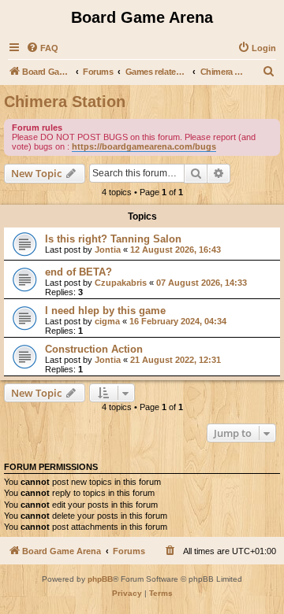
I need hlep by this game (105, 310)
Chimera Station (64, 101)
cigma (107, 321)
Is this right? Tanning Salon (113, 239)
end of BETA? (78, 272)
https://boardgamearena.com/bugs (144, 146)
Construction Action (94, 349)
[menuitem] (42, 48)
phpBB (100, 579)
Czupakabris (121, 282)
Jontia (108, 249)
